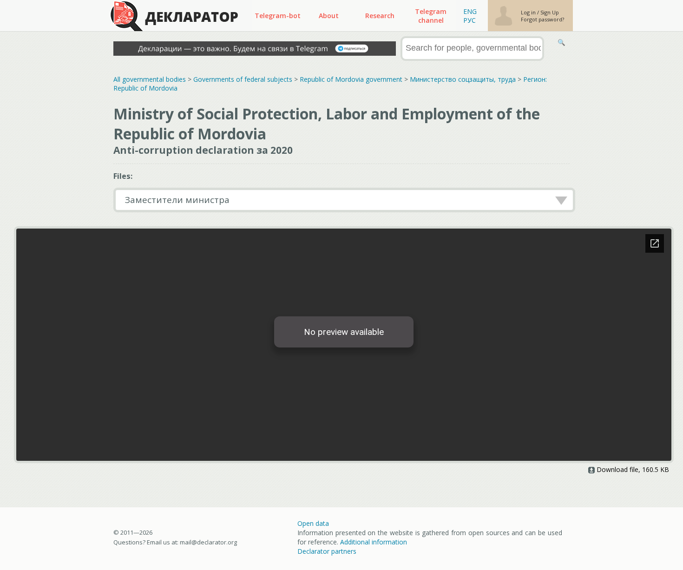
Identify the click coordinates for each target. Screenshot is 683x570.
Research (379, 15)
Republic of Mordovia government (351, 79)
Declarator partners (326, 551)
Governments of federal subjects (242, 79)
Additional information (373, 541)
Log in (529, 12)
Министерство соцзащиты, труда (463, 79)
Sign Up (549, 12)
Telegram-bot (278, 15)
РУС (469, 20)
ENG (470, 11)
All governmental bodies (149, 79)
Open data (313, 523)
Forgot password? (542, 19)
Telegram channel (431, 16)
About (329, 15)
